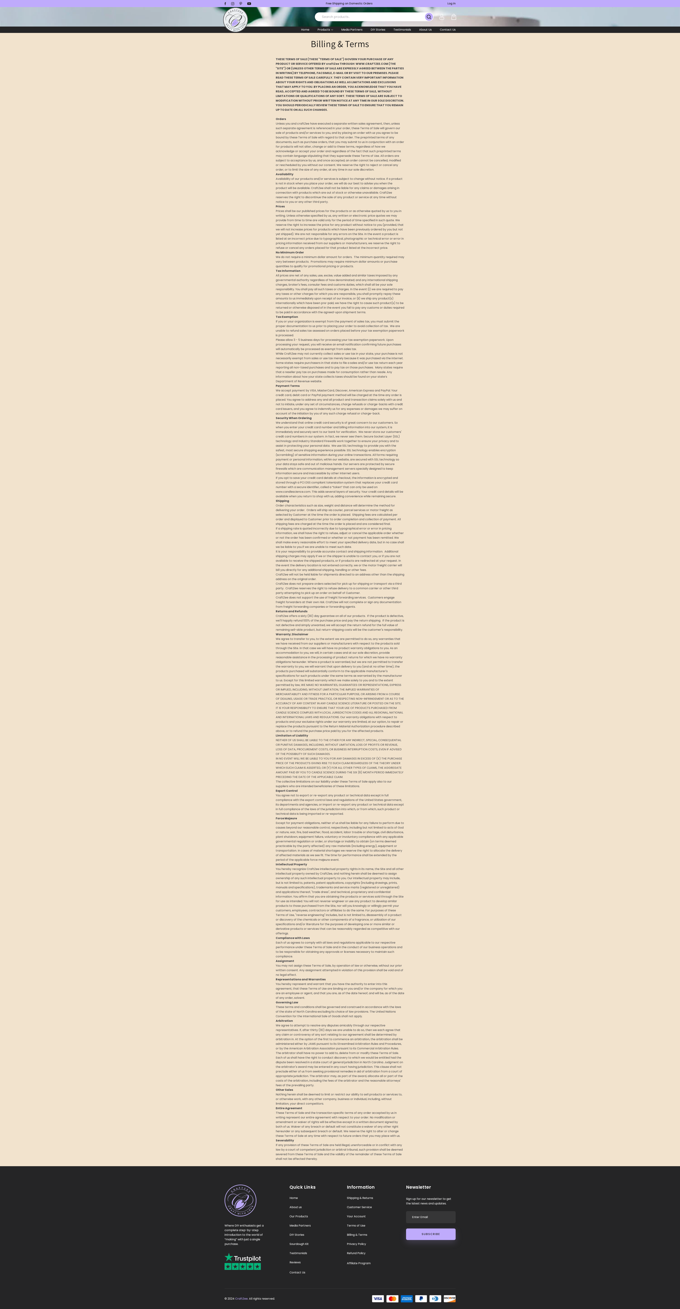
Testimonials (402, 30)
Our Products (299, 1216)
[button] (454, 17)
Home (305, 30)
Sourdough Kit (299, 1244)
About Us (425, 30)
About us (296, 1207)
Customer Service (359, 1207)
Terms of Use (356, 1225)
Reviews (295, 1262)
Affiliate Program (359, 1263)
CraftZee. (241, 1299)
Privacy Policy (356, 1244)
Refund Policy (356, 1253)
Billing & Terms (357, 1234)
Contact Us (448, 30)
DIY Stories (378, 30)
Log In (451, 3)
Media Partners (351, 30)
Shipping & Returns (360, 1198)
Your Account (356, 1216)
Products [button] (324, 30)
